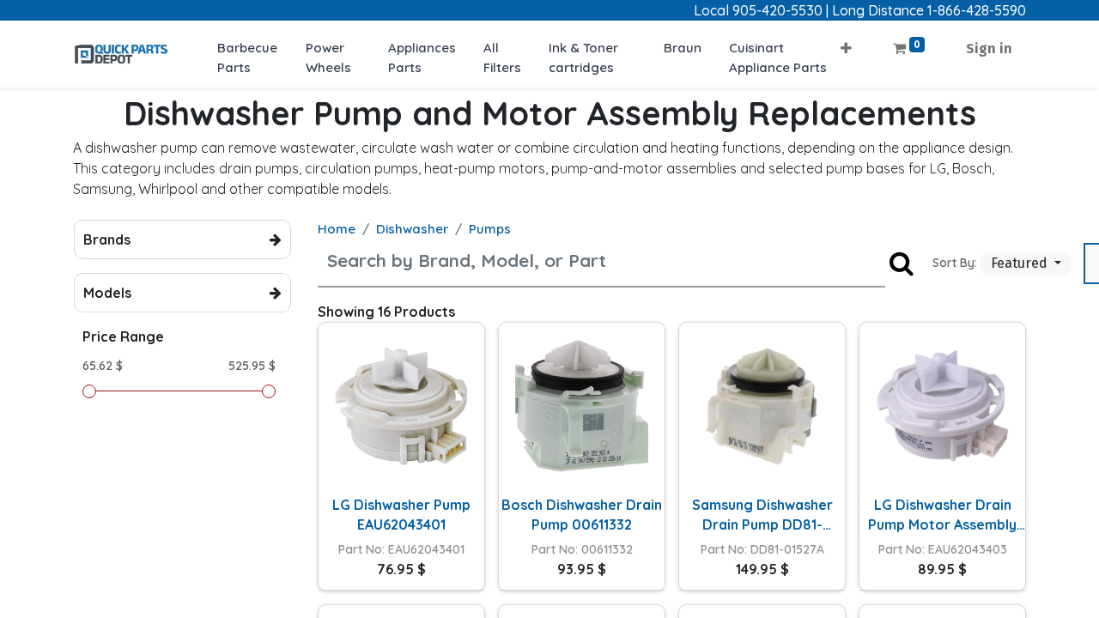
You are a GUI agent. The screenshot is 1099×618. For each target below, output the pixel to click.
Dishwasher (412, 229)
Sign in (989, 48)
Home (336, 229)
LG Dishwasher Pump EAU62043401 (401, 514)
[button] (846, 43)
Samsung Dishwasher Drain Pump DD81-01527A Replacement (762, 515)
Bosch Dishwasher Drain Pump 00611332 (581, 514)
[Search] (901, 263)
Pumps (490, 229)
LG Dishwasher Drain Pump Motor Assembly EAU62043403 (942, 515)
